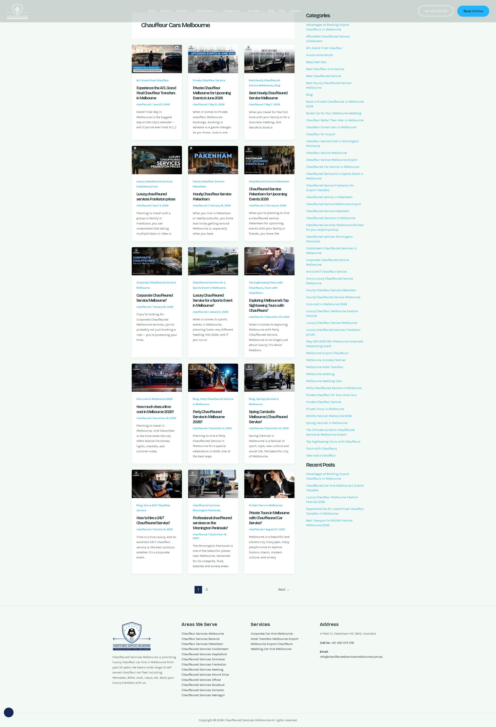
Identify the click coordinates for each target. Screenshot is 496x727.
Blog (271, 11)
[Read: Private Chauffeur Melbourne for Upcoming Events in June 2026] (213, 59)
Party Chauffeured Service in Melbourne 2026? (209, 416)
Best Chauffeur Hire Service (325, 69)
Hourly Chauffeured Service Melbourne (333, 297)
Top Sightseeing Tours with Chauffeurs (333, 441)
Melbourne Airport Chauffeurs (327, 353)
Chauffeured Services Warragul (203, 695)
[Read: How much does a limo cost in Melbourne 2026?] (157, 377)
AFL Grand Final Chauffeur (152, 80)
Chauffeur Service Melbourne (326, 153)
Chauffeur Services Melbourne (203, 633)
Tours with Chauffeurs (321, 448)
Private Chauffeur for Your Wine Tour (331, 395)
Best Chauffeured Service (323, 76)
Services (182, 11)
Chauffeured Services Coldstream (205, 649)
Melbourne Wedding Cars (324, 381)
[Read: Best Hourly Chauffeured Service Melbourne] (269, 59)
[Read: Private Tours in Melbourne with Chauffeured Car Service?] (269, 483)
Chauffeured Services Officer (201, 680)
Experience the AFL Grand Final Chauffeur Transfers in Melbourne (156, 93)
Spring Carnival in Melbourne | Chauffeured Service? (268, 416)
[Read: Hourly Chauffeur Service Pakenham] (213, 160)
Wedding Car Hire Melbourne (271, 649)
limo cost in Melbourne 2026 (154, 399)
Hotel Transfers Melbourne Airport (274, 639)
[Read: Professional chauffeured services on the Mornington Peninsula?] (213, 483)
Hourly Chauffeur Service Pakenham (331, 290)
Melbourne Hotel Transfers (324, 367)
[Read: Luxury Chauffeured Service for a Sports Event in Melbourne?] (213, 261)
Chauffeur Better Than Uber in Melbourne (334, 120)
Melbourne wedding (320, 374)
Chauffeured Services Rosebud (203, 685)
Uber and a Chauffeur (321, 455)
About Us (166, 11)
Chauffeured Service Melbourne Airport (333, 204)
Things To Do (231, 11)
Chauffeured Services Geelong (202, 669)
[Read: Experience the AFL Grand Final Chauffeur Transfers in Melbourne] (157, 59)
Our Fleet (253, 11)
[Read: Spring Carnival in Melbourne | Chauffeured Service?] (269, 377)
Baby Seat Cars (316, 62)
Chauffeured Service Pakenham (269, 181)
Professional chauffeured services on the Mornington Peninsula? (212, 523)
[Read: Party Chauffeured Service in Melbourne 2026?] (213, 377)
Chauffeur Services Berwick (201, 639)
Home (151, 11)
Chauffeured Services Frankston (204, 664)
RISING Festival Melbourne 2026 (329, 416)
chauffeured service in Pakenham (329, 197)
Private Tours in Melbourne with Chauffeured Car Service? (269, 517)
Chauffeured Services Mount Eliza (205, 674)
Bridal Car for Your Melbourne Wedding (333, 113)
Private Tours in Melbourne (265, 505)
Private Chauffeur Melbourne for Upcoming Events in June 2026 (212, 93)
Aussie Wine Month (319, 55)
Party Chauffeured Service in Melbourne (334, 388)
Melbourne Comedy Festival (325, 360)
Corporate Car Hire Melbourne (272, 633)
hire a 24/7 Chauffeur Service (326, 271)
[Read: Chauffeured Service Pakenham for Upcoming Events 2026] (269, 160)
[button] (473, 11)
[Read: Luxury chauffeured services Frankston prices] (157, 160)
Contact (295, 11)
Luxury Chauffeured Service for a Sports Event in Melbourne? (212, 300)
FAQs (282, 11)
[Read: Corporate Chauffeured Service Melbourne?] (157, 261)
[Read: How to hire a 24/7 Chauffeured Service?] (157, 483)
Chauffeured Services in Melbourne (330, 218)
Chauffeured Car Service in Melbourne (332, 167)
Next (283, 589)
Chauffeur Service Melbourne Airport (331, 160)
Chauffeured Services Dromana (203, 659)
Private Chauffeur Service (209, 80)
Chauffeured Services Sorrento (203, 690)
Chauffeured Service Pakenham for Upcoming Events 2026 (268, 194)
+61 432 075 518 (436, 11)
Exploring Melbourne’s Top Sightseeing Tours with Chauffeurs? (268, 305)
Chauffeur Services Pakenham (202, 644)
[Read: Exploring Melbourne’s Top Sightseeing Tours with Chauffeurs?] (269, 261)
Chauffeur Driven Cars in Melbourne (331, 127)
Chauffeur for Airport (320, 134)
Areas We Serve (205, 11)
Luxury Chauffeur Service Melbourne (331, 323)
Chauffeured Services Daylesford (204, 654)
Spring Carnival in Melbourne (326, 423)
